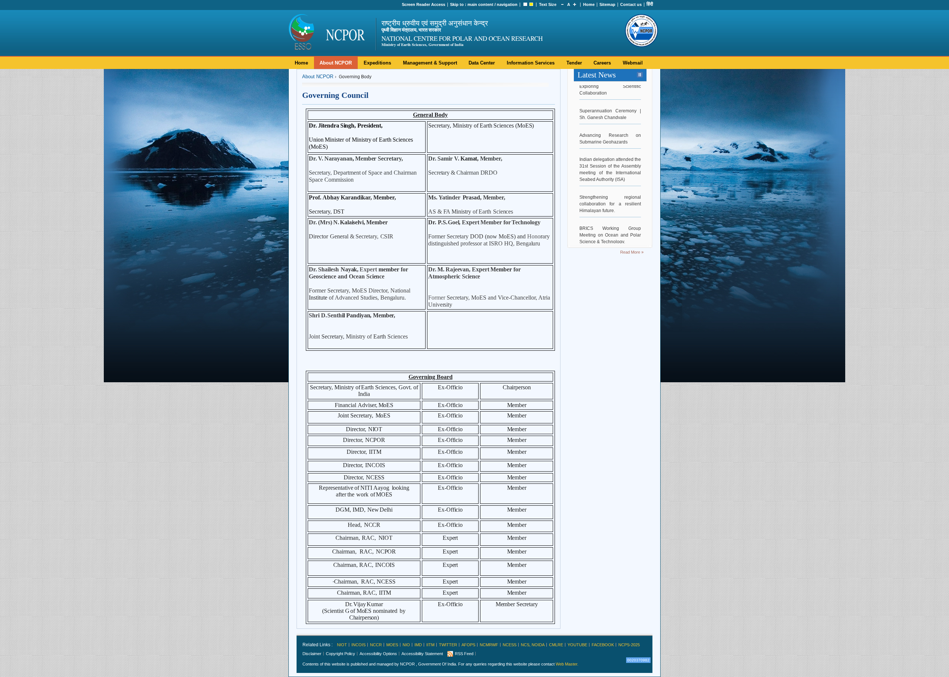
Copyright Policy (340, 653)
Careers (602, 63)
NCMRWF (489, 645)
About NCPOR (336, 63)
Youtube (577, 645)
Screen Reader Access (423, 4)
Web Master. (567, 664)
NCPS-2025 (629, 645)
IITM (430, 645)
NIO (406, 645)
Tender (574, 63)
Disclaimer (311, 653)
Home (589, 4)
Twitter (448, 645)
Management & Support (430, 63)
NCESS (509, 645)
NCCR (376, 645)
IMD (418, 645)
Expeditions (377, 63)
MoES (392, 645)
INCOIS (358, 645)
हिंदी (650, 4)
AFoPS (468, 645)
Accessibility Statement (422, 653)
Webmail (633, 63)
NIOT (342, 645)
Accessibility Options (378, 653)
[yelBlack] (531, 4)
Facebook (603, 645)
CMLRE (556, 645)
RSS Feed (464, 653)
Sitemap (607, 4)
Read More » (632, 252)
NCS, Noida (533, 645)
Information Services (531, 63)
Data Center (482, 63)
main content (480, 4)
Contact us (631, 4)
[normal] (525, 4)
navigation (507, 4)
